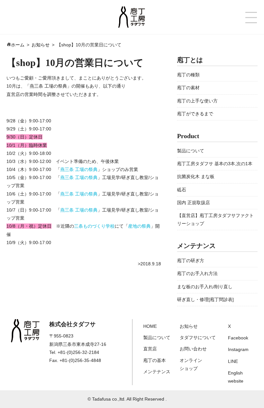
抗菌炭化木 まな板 (195, 176)
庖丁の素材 (188, 87)
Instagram (238, 349)
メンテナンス (156, 371)
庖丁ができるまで (195, 113)
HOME (150, 326)
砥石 (181, 189)
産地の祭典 (139, 226)
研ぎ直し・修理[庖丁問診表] (205, 299)
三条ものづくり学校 (94, 226)
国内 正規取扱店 (193, 202)
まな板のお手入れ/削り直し (204, 286)
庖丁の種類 (188, 74)
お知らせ (189, 326)
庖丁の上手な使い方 (197, 100)
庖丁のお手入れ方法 (197, 273)
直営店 (150, 348)
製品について (190, 150)
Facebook (238, 337)
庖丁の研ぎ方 (190, 260)
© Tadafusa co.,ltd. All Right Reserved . (127, 399)
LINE (233, 361)
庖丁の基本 (154, 360)
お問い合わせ (193, 348)
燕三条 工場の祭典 (79, 169)
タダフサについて (198, 337)
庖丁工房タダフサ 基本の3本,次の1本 (214, 163)
